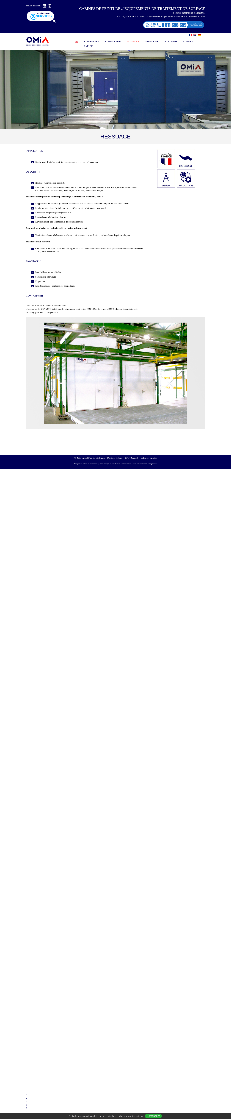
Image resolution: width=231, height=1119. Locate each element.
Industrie (132, 42)
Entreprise (90, 42)
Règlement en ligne (148, 458)
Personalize (153, 1116)
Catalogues (170, 42)
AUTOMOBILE (112, 42)
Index (102, 458)
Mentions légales (114, 458)
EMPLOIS (88, 46)
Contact (188, 42)
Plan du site (93, 458)
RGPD (126, 458)
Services (150, 42)
